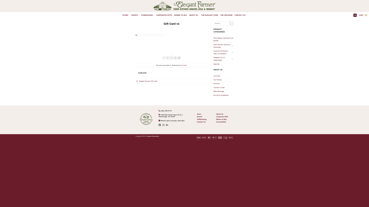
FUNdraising (147, 15)
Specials (216, 64)
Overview (216, 76)
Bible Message (218, 91)
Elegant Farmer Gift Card (148, 81)
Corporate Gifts (164, 15)
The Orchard (226, 15)
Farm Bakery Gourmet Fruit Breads (223, 39)
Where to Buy (180, 15)
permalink (184, 65)
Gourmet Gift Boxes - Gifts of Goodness (221, 52)
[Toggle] (232, 46)
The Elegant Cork (209, 15)
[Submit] (231, 23)
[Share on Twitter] (168, 58)
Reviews (216, 84)
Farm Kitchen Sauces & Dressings (221, 46)
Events (134, 15)
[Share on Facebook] (164, 58)
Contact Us (240, 15)
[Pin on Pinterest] (175, 58)
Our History (217, 80)
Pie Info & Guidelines (221, 95)
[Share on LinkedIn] (179, 58)
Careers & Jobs (219, 87)
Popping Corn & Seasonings (219, 59)
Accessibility (221, 122)
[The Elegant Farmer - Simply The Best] (184, 6)
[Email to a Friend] (171, 58)
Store (125, 15)
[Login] (355, 15)
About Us (193, 15)
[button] (363, 15)
